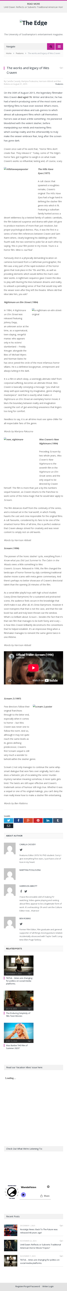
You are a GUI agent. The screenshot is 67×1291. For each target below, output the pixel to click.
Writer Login (48, 1286)
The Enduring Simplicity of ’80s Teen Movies (18, 1014)
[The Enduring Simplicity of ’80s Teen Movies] (19, 1000)
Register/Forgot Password (27, 1286)
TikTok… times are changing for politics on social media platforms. (19, 981)
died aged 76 (25, 97)
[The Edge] (33, 22)
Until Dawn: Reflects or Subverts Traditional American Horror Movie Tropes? (40, 1246)
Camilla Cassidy (27, 844)
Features (59, 84)
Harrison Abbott (28, 886)
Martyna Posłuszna (30, 870)
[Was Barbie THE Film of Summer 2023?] (19, 1032)
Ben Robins (25, 918)
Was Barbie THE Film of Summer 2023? (17, 1047)
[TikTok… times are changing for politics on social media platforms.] (19, 965)
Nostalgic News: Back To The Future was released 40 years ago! (39, 1231)
